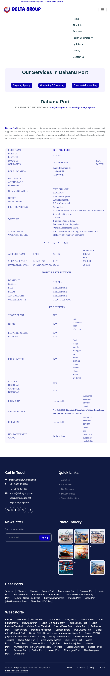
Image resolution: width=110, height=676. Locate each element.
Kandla (8, 619)
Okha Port (81, 626)
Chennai (21, 591)
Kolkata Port (55, 594)
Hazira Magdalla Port (50, 640)
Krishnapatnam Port (54, 598)
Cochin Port (19, 653)
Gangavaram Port (66, 591)
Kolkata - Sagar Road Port (27, 598)
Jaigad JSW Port (75, 647)
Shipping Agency (21, 85)
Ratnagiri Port (20, 650)
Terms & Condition (70, 498)
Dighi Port (55, 643)
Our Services (67, 489)
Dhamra (34, 591)
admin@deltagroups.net (84, 107)
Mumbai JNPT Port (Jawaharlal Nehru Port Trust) (38, 647)
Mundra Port (37, 619)
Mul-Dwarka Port (83, 630)
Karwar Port (54, 650)
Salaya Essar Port (63, 626)
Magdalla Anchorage (41, 630)
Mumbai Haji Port (72, 643)
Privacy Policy (68, 493)
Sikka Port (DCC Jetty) (42, 601)
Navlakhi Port (87, 619)
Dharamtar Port (38, 643)
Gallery (76, 50)
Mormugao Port (72, 650)
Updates (77, 44)
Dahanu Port (20, 643)
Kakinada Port (21, 594)
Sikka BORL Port (78, 623)
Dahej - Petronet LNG (59, 636)
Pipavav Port (20, 630)
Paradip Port (74, 598)
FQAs (102, 667)
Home (76, 19)
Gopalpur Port (86, 591)
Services (77, 31)
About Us (77, 25)
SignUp (45, 537)
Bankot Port (37, 650)
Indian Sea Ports (82, 38)
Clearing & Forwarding (85, 85)
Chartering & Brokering (52, 85)
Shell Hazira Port (73, 640)
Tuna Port (21, 619)
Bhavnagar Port (29, 623)
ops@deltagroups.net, (60, 107)
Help (92, 667)
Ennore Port (48, 591)
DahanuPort (11, 128)
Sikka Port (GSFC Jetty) (54, 623)
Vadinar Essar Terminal (38, 626)
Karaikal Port (38, 594)
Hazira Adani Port (26, 640)
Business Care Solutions (16, 670)
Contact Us (78, 57)
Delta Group (13, 667)
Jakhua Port (54, 619)
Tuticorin (9, 591)
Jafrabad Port (63, 630)
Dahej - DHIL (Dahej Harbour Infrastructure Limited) (54, 633)
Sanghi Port (70, 619)
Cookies (81, 667)
